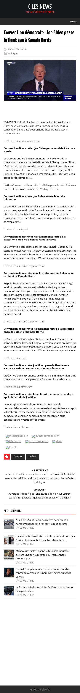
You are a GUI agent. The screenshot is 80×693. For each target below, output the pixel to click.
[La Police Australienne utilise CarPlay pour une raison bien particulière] (9, 593)
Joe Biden (32, 456)
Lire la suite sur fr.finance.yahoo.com (24, 265)
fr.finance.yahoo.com (47, 435)
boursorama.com (38, 441)
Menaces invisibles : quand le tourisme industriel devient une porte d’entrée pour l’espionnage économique (42, 554)
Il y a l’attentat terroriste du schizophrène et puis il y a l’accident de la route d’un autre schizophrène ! (45, 538)
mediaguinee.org (18, 435)
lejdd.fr (13, 447)
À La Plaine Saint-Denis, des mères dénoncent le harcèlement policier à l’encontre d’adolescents (42, 521)
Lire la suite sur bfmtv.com (18, 386)
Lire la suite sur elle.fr (15, 358)
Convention (18, 456)
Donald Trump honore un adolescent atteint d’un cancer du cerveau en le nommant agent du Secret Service (43, 572)
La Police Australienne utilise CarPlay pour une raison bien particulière (45, 589)
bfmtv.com (15, 441)
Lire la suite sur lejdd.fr (16, 229)
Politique (12, 53)
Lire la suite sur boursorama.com (21, 141)
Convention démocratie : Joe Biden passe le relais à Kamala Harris (40, 187)
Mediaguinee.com (49, 189)
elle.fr (59, 441)
